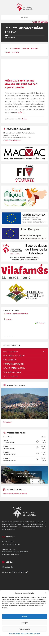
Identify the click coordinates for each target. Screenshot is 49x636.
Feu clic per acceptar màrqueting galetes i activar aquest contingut (24, 487)
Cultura (25, 48)
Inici (6, 38)
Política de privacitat (27, 633)
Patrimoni (7, 434)
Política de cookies (14, 633)
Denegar (24, 623)
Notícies (12, 38)
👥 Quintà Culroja (9, 332)
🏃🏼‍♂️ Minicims (7, 314)
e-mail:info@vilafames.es (12, 140)
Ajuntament (15, 48)
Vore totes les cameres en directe (15, 506)
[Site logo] (24, 10)
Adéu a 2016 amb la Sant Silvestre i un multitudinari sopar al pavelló (21, 84)
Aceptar (24, 616)
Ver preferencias (24, 629)
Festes (7, 52)
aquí (26, 584)
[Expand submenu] (44, 363)
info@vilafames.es (12, 566)
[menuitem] (24, 364)
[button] (45, 593)
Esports (34, 48)
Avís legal (37, 633)
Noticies (15, 52)
